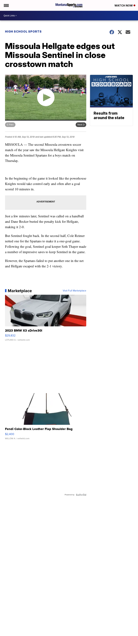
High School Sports (23, 31)
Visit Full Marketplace (74, 290)
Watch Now (124, 5)
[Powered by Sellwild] (81, 495)
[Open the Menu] (6, 5)
